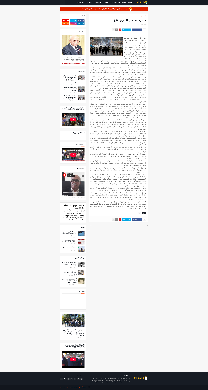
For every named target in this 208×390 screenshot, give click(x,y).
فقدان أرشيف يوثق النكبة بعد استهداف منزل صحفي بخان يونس (70, 272)
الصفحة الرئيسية (142, 16)
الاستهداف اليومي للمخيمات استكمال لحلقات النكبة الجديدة (69, 241)
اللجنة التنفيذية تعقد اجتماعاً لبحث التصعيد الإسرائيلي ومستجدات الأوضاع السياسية (70, 97)
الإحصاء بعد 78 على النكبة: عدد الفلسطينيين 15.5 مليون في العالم (69, 264)
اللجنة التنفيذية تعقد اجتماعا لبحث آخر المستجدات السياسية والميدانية (69, 88)
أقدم (90, 225)
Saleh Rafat (82, 197)
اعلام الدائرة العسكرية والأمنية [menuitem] (118, 2)
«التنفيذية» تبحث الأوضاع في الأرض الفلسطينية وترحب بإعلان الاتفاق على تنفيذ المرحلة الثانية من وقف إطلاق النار (70, 79)
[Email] (116, 30)
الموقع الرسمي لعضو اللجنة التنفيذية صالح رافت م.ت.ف (73, 387)
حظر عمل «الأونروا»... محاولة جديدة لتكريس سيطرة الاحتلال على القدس (69, 233)
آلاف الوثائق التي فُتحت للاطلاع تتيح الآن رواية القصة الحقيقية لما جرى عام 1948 (69, 280)
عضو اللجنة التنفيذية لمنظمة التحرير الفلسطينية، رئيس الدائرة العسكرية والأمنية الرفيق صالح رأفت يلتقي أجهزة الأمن (73, 332)
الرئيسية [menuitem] (130, 2)
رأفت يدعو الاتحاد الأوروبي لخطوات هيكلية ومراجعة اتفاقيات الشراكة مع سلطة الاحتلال (64, 197)
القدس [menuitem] (106, 2)
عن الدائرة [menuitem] (89, 2)
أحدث (145, 225)
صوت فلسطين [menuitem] (80, 2)
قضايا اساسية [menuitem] (98, 2)
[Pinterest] (120, 30)
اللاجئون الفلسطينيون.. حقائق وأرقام (70, 247)
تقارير (136, 16)
